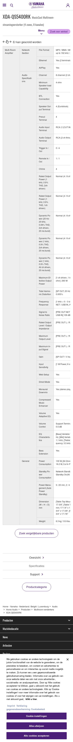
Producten (26, 609)
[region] (36, 698)
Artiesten (7, 645)
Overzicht (35, 557)
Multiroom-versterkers (44, 609)
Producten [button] (8, 620)
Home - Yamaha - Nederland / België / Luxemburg (26, 606)
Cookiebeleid (38, 709)
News (5, 637)
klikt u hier (31, 699)
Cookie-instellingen (36, 716)
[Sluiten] (67, 659)
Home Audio (12, 609)
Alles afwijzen (36, 725)
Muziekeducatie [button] (11, 629)
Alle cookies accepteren (36, 735)
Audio (55, 606)
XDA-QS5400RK (14, 612)
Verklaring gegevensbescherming (18, 707)
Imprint (11, 705)
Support (35, 574)
